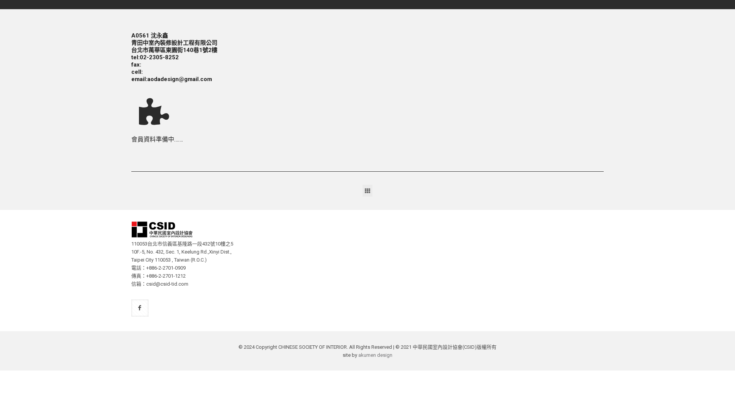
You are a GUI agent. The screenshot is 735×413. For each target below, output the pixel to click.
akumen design (375, 355)
